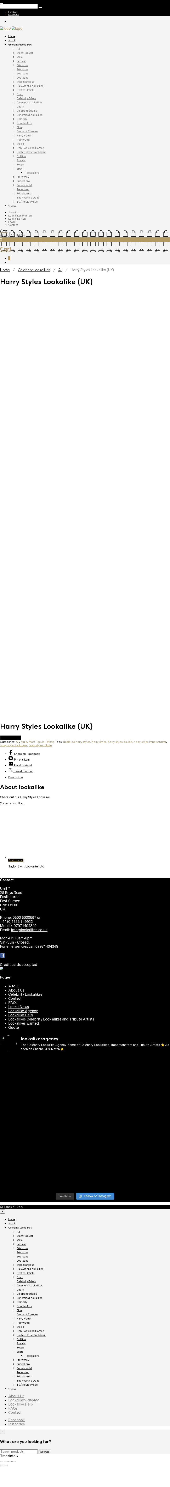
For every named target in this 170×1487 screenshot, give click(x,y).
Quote (12, 206)
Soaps (20, 164)
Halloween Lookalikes (30, 85)
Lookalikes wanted (23, 1227)
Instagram (13, 14)
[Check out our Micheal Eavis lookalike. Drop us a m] (106, 1337)
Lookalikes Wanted (20, 215)
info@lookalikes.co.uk (29, 1134)
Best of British (25, 90)
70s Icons (22, 69)
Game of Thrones (27, 131)
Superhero (23, 181)
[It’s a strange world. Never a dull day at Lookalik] (63, 1375)
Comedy (22, 119)
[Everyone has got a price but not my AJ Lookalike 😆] (106, 1360)
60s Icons (22, 65)
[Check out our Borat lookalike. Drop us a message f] (20, 1381)
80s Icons (22, 73)
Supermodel (24, 185)
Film (19, 127)
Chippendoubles (27, 110)
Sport (20, 168)
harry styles (99, 946)
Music (20, 143)
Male (20, 57)
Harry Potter (24, 135)
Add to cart (15, 1064)
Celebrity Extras (26, 98)
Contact (13, 224)
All (18, 48)
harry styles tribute (40, 949)
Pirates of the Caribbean (31, 152)
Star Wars (23, 176)
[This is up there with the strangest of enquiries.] (106, 1379)
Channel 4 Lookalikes (29, 102)
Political (21, 156)
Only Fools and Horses (30, 148)
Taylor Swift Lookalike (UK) (26, 1070)
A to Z (11, 40)
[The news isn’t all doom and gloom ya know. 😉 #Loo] (20, 1300)
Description (15, 981)
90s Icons (22, 77)
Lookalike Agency (23, 1215)
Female (21, 61)
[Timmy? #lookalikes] (20, 1263)
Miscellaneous (25, 81)
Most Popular (25, 52)
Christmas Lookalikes (29, 114)
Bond (20, 94)
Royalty (21, 160)
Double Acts (24, 123)
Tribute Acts (24, 193)
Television (23, 189)
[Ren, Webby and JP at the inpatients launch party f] (106, 1267)
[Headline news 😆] (63, 1294)
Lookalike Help (17, 218)
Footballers (32, 172)
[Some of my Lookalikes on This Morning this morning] (20, 1360)
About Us (14, 212)
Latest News (18, 1211)
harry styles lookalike (13, 949)
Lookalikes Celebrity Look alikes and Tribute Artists (51, 1223)
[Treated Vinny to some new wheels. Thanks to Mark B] (20, 1331)
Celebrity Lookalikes (20, 44)
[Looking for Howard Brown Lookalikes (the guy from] (63, 1333)
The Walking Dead (28, 197)
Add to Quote (11, 942)
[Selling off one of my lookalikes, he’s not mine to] (63, 1273)
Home (11, 36)
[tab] (89, 981)
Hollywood (23, 139)
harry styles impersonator (150, 946)
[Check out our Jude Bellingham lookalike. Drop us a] (106, 1306)
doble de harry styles (76, 946)
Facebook (13, 12)
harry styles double (120, 946)
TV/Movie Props (27, 201)
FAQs (11, 221)
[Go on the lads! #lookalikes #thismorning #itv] (63, 1360)
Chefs (20, 106)
